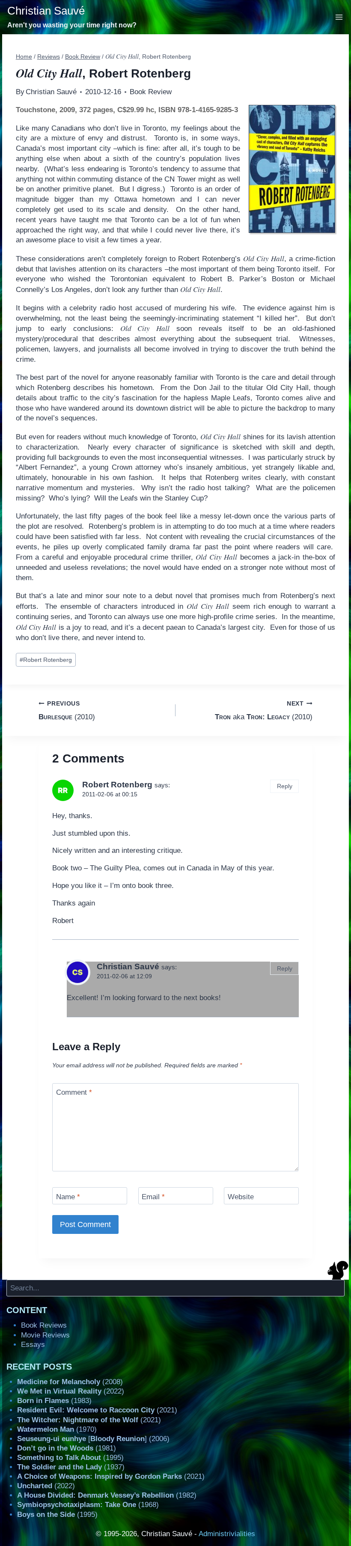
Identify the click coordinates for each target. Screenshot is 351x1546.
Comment (74, 1092)
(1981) (66, 1448)
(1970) (57, 1429)
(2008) (70, 1382)
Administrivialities (227, 1534)
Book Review (151, 92)
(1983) (54, 1401)
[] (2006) (93, 1439)
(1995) (70, 1458)
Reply (284, 786)
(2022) (70, 1391)
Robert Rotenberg (46, 660)
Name (68, 1197)
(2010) (67, 710)
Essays (33, 1344)
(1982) (106, 1495)
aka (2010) (263, 710)
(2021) (97, 1410)
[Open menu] (339, 17)
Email (153, 1197)
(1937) (71, 1467)
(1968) (88, 1505)
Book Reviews (44, 1325)
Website (241, 1197)
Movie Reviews (45, 1335)
